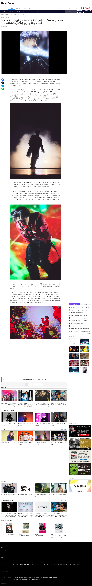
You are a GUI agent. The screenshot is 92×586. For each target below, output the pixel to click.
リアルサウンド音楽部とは (7, 577)
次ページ (39, 384)
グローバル (37, 564)
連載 (24, 11)
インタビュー (11, 11)
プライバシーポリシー (6, 579)
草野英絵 (22, 29)
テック (86, 10)
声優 (78, 564)
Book (30, 8)
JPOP (14, 564)
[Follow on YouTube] (88, 8)
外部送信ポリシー (26, 579)
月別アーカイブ (4, 568)
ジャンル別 (36, 11)
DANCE (18, 29)
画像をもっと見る (86, 375)
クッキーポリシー (17, 579)
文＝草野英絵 (4, 26)
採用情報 (55, 577)
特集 (4, 11)
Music (11, 8)
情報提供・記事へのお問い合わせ (31, 577)
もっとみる (63, 429)
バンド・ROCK (19, 564)
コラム (18, 11)
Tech (24, 8)
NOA (25, 29)
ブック (86, 12)
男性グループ (45, 564)
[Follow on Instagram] (86, 8)
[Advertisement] (56, 3)
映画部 (80, 12)
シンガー (14, 29)
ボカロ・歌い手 (65, 564)
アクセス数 (74, 304)
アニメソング (73, 564)
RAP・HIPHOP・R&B (31, 29)
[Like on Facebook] (82, 8)
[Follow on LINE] (90, 8)
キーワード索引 (4, 571)
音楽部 (79, 10)
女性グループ (52, 564)
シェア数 (85, 304)
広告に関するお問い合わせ (46, 577)
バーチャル (58, 564)
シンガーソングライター (6, 29)
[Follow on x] (84, 8)
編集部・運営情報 (19, 577)
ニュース (29, 11)
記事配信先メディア (35, 579)
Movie (18, 8)
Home (4, 8)
